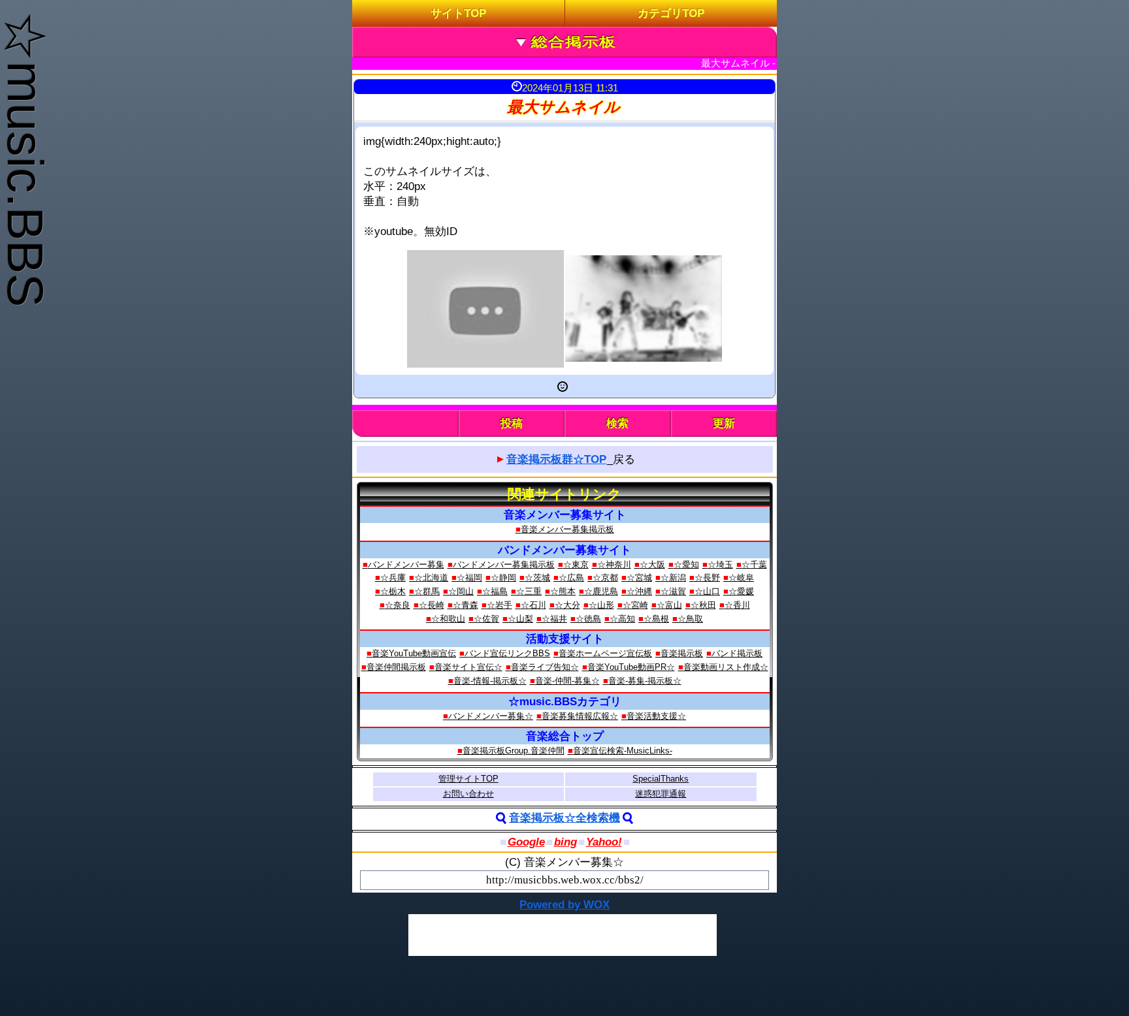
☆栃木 (393, 591)
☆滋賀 (673, 591)
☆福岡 (469, 577)
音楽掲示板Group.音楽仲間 (513, 750)
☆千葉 (754, 564)
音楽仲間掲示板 (396, 667)
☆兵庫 (393, 577)
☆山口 (707, 591)
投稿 (511, 423)
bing (565, 842)
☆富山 (669, 605)
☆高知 (622, 619)
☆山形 (601, 605)
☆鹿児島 (601, 591)
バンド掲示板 (737, 653)
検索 (617, 423)
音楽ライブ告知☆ (545, 667)
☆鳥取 (690, 619)
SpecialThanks (660, 779)
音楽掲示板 (682, 653)
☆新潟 (673, 577)
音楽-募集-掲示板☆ (644, 681)
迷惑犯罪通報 (660, 794)
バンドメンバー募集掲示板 (504, 564)
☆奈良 (397, 605)
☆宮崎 (635, 605)
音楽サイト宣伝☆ (468, 667)
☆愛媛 (741, 591)
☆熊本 (563, 591)
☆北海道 (431, 577)
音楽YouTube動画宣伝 (414, 653)
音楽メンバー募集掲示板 (567, 529)
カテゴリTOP (671, 13)
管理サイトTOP (468, 779)
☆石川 (533, 605)
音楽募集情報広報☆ (580, 716)
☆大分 (567, 605)
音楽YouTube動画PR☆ (631, 667)
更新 (724, 423)
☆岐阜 (741, 577)
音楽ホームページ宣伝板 (605, 653)
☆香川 (737, 605)
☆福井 (554, 619)
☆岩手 (499, 605)
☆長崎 (431, 605)
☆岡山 (461, 591)
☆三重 (529, 591)
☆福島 (495, 591)
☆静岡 (503, 577)
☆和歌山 (448, 619)
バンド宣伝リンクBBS (507, 653)
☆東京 (576, 564)
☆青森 (465, 605)
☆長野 (707, 577)
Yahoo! (604, 842)
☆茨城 (537, 577)
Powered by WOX (564, 904)
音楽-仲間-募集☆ (567, 681)
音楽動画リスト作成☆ (725, 667)
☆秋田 (703, 605)
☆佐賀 (486, 619)
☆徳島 (588, 619)
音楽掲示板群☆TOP (556, 459)
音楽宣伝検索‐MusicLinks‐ (622, 750)
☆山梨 (520, 619)
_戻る (570, 459)
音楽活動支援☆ (656, 716)
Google (526, 842)
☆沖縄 (639, 591)
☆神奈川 (614, 564)
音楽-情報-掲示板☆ (490, 681)
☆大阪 (652, 564)
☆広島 (571, 577)
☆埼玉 (720, 564)
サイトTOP (458, 13)
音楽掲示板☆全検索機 (564, 818)
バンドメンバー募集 (406, 564)
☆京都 (605, 577)
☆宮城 (639, 577)
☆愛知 (686, 564)
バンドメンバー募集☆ (490, 716)
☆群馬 (427, 591)
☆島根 (656, 619)
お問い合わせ (468, 794)
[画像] (643, 308)
